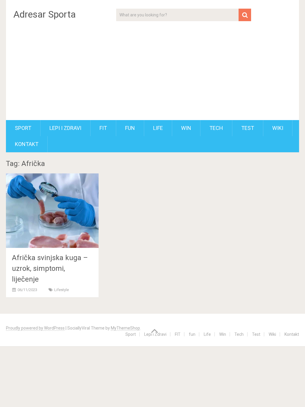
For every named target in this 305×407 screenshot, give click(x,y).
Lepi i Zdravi (65, 128)
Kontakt (26, 144)
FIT (103, 128)
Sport (23, 128)
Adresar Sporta (44, 14)
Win (186, 128)
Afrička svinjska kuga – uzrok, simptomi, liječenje (50, 268)
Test (247, 128)
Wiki (277, 128)
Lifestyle (61, 290)
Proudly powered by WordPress (35, 328)
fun (130, 128)
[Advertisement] (152, 75)
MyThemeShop (125, 328)
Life (158, 128)
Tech (216, 128)
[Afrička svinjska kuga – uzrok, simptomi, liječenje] (52, 210)
